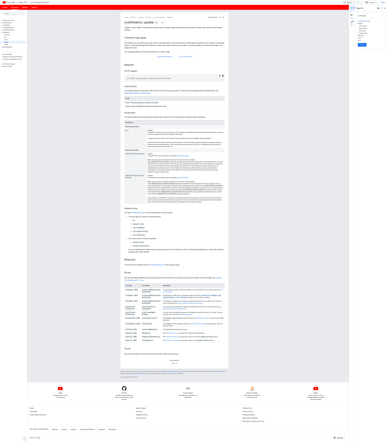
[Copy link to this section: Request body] (139, 208)
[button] (13, 23)
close (385, 8)
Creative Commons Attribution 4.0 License (175, 371)
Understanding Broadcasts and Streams (190, 303)
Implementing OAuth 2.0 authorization (137, 93)
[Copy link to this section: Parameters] (137, 113)
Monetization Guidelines (250, 418)
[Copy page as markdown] (162, 22)
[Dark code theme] (223, 75)
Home (126, 17)
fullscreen (381, 8)
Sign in (383, 2)
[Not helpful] (223, 17)
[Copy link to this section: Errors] (133, 273)
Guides (4, 7)
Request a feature (142, 415)
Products (133, 17)
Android (54, 429)
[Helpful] (220, 17)
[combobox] (352, 2)
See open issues (141, 418)
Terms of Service (247, 411)
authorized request (183, 156)
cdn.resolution (182, 297)
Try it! (362, 45)
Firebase (73, 429)
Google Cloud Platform (87, 429)
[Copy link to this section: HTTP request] (139, 71)
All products (112, 429)
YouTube (10, 2)
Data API (22, 2)
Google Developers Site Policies (138, 373)
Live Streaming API (39, 2)
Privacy (38, 438)
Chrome (64, 429)
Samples (25, 7)
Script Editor (33, 411)
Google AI (102, 429)
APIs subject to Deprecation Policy (253, 421)
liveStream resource (139, 213)
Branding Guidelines (248, 415)
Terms (32, 438)
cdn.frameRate (212, 295)
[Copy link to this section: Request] (136, 65)
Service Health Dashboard (38, 415)
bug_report (378, 8)
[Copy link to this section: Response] (137, 260)
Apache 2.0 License (218, 371)
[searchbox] (13, 13)
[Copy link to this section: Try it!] (132, 349)
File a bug (139, 411)
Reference (14, 7)
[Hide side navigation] (24, 438)
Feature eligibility (186, 314)
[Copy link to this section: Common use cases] (148, 38)
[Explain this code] (219, 75)
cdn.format (201, 295)
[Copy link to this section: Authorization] (139, 86)
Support (34, 7)
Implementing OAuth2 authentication (175, 309)
